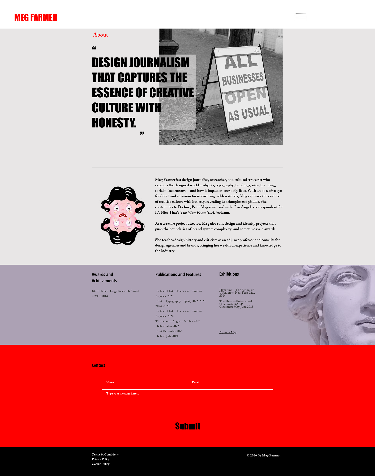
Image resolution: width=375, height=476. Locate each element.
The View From (192, 213)
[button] (300, 17)
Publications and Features (178, 274)
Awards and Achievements (104, 277)
